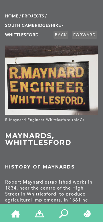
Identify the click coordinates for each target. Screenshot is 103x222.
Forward (84, 34)
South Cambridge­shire (33, 25)
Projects (33, 16)
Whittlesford (22, 34)
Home (12, 16)
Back (61, 34)
